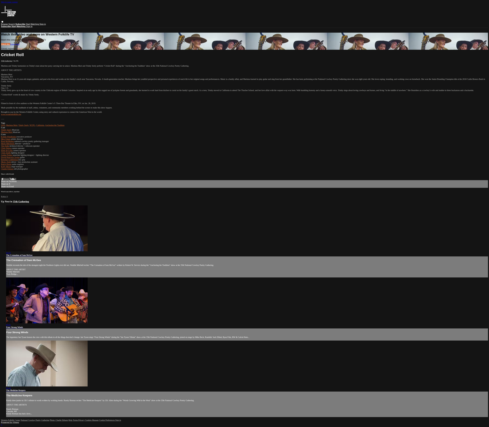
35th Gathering (6, 61)
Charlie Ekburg (7, 169)
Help (70, 420)
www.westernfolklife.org (11, 114)
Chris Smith (6, 153)
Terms (75, 420)
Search (11, 24)
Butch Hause (6, 164)
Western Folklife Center (10, 420)
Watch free (5, 44)
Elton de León (7, 150)
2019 (3, 125)
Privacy (81, 420)
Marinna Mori (11, 125)
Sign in (42, 24)
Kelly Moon (6, 166)
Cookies (88, 420)
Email (13, 179)
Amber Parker (7, 155)
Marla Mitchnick (8, 144)
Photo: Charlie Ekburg (59, 420)
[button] (2, 22)
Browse (4, 24)
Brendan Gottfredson (9, 160)
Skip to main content (9, 2)
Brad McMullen (7, 141)
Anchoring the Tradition (54, 125)
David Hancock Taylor (10, 157)
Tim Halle (5, 146)
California (40, 125)
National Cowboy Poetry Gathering (35, 420)
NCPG (32, 125)
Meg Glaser (6, 139)
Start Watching (32, 24)
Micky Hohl (6, 162)
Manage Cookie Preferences (103, 420)
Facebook (5, 179)
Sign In (29, 26)
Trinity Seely (23, 125)
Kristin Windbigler (8, 137)
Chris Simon (6, 148)
